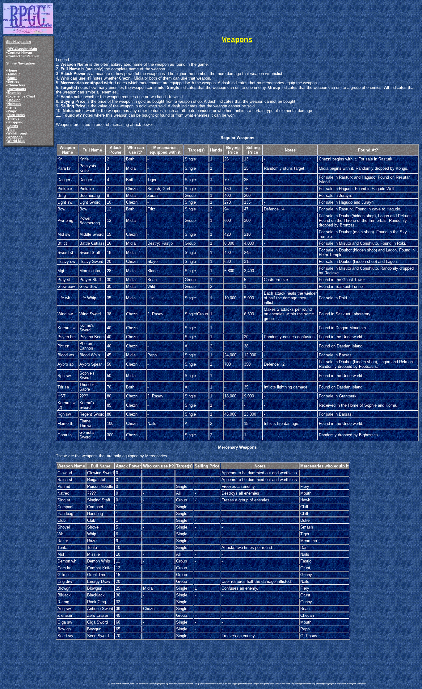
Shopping (15, 122)
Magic (12, 111)
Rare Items (16, 115)
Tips (11, 129)
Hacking (14, 100)
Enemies (14, 92)
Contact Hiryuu (19, 52)
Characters (16, 85)
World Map (16, 141)
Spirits (12, 126)
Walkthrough (17, 133)
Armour (13, 74)
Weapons (15, 137)
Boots (12, 78)
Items (11, 107)
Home (12, 70)
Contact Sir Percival (23, 56)
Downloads (16, 89)
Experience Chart (21, 96)
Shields (13, 118)
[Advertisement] (220, 654)
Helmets (14, 104)
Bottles (13, 81)
